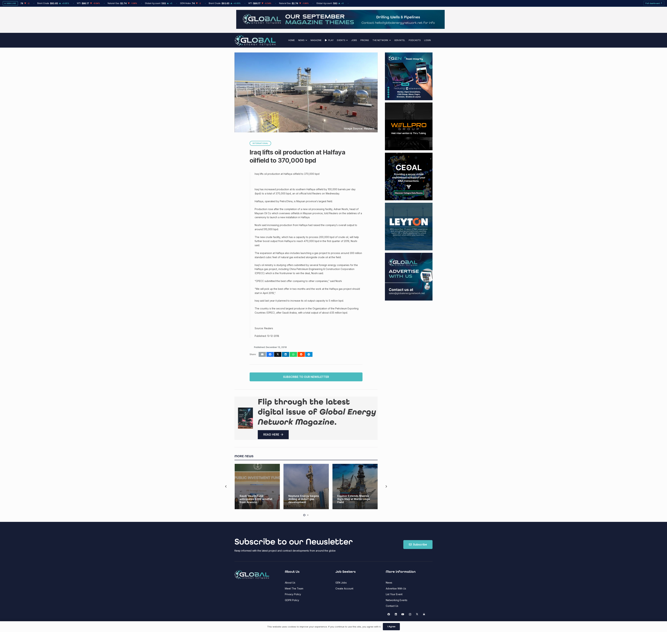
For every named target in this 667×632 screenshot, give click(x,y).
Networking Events (396, 600)
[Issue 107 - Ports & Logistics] (245, 418)
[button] (305, 40)
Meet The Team (294, 588)
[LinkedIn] (396, 614)
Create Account (344, 588)
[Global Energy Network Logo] (255, 40)
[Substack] (424, 614)
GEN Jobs (341, 582)
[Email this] (262, 354)
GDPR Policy (292, 600)
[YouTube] (403, 614)
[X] (417, 614)
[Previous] (226, 486)
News (389, 582)
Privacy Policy (293, 594)
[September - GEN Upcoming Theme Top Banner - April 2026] (333, 27)
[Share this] (270, 354)
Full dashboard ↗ (653, 3)
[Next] (386, 486)
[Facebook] (389, 614)
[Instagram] (410, 614)
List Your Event (394, 594)
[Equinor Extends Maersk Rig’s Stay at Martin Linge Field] (355, 486)
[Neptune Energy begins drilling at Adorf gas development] (306, 486)
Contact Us (392, 605)
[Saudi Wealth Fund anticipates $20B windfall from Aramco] (257, 486)
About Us (290, 582)
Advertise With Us (396, 588)
